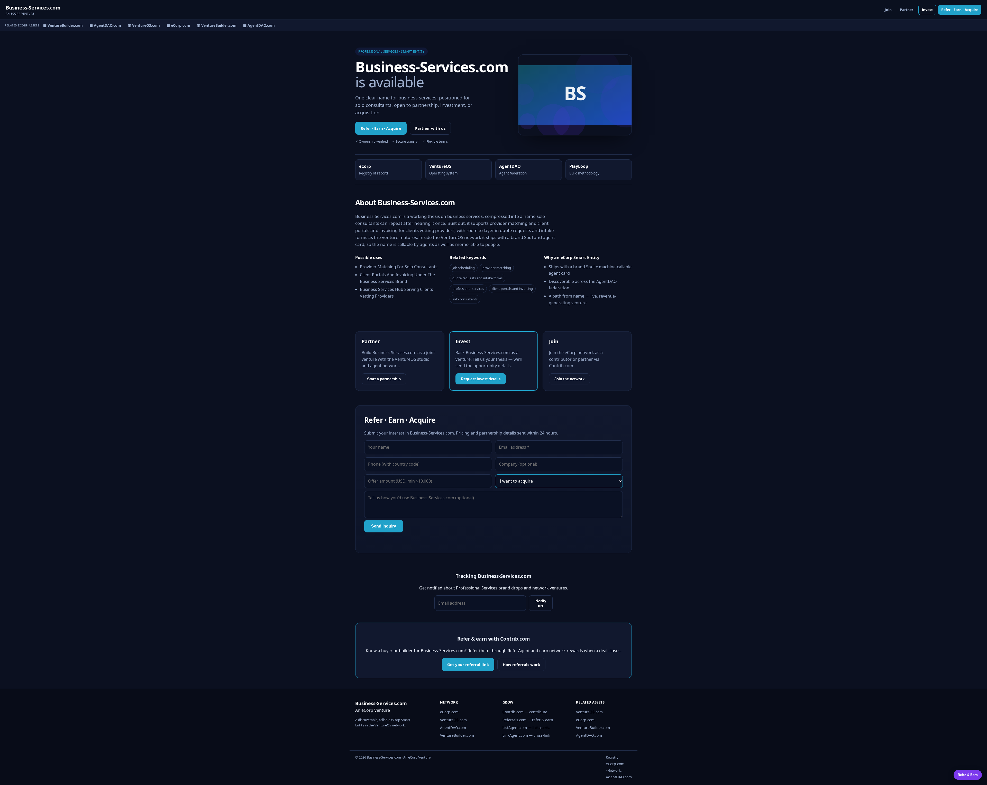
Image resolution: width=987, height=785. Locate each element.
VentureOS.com (453, 719)
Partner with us (430, 128)
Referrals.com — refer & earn (527, 719)
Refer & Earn (968, 775)
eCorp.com (449, 711)
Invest (927, 9)
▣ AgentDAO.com (99, 25)
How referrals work (521, 664)
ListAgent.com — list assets (526, 727)
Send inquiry (383, 526)
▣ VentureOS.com (138, 25)
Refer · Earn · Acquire (959, 9)
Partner (906, 9)
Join (888, 9)
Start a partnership (384, 379)
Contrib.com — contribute (524, 711)
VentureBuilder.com (457, 735)
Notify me (540, 603)
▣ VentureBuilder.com (57, 25)
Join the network (569, 379)
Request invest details (480, 379)
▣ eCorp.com (172, 25)
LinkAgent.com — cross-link (526, 735)
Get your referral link (468, 664)
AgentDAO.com (453, 727)
